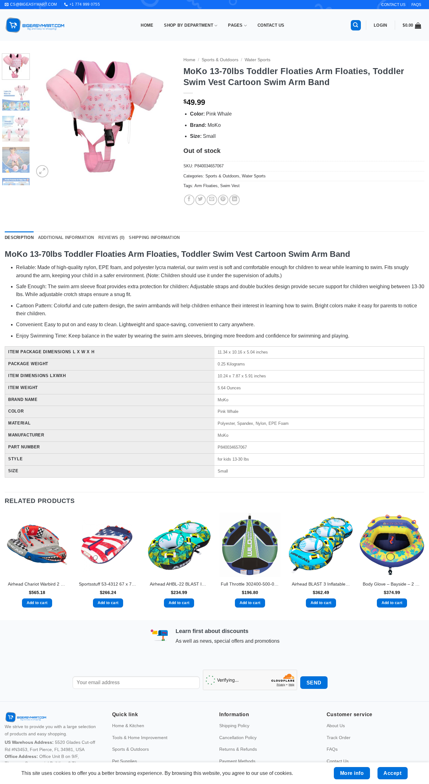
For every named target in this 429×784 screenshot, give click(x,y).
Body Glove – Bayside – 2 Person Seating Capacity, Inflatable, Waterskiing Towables (392, 584)
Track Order (338, 737)
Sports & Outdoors (220, 59)
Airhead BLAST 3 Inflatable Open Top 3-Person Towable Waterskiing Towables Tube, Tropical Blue (321, 584)
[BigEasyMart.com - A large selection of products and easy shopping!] (35, 25)
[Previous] (44, 116)
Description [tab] (19, 237)
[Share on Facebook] (189, 200)
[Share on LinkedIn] (234, 200)
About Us (336, 725)
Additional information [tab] (66, 237)
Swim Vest (230, 185)
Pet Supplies (124, 761)
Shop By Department (188, 25)
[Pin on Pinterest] (223, 200)
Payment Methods (237, 761)
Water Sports (257, 59)
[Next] (163, 116)
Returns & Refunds (238, 749)
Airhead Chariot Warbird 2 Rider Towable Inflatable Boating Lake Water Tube (37, 584)
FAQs (416, 5)
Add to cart (37, 603)
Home (147, 25)
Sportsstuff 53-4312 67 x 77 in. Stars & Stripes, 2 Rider (108, 584)
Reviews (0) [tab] (111, 237)
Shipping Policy (234, 725)
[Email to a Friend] (212, 200)
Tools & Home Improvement (139, 737)
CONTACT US (393, 5)
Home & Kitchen (128, 725)
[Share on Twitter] (200, 200)
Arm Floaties (206, 185)
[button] (356, 25)
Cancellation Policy (238, 737)
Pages (235, 25)
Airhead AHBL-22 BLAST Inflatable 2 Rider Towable (179, 584)
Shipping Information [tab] (154, 237)
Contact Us (271, 25)
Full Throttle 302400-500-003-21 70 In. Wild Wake (250, 584)
